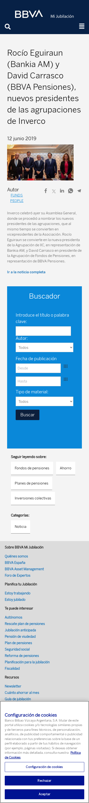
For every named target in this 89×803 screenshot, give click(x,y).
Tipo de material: (32, 392)
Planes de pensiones (31, 483)
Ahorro (65, 468)
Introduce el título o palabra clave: (42, 318)
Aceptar (44, 794)
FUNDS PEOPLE (16, 198)
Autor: (22, 338)
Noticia (20, 527)
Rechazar (44, 780)
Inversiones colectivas (33, 498)
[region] (44, 752)
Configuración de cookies (44, 767)
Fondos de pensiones (32, 468)
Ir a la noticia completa (26, 272)
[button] (82, 26)
